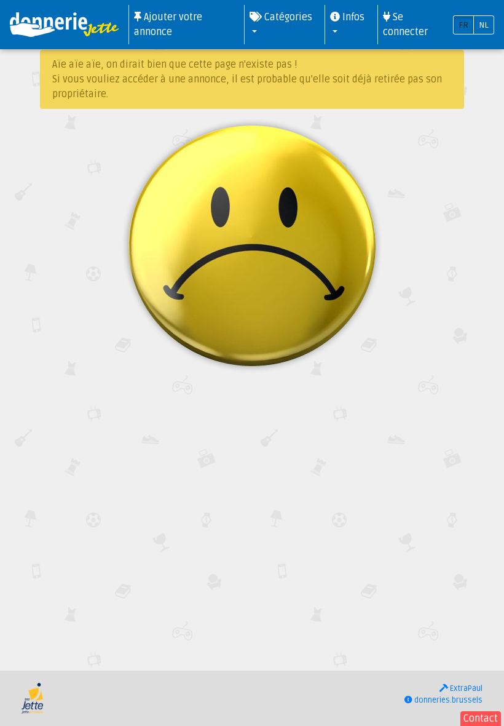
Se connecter (405, 24)
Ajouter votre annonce (168, 24)
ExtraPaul (465, 688)
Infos (352, 17)
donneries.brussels (447, 700)
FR (463, 25)
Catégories (287, 17)
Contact (480, 718)
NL (484, 25)
